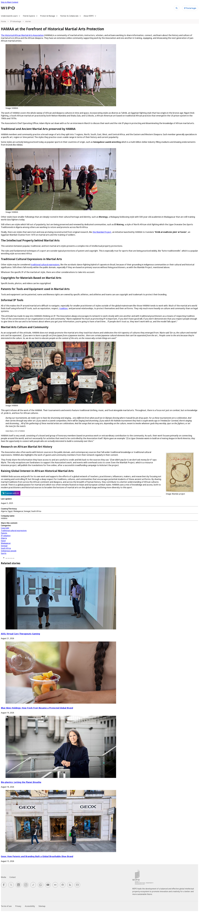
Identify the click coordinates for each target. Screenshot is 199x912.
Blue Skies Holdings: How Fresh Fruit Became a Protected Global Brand (37, 707)
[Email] (13, 558)
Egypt (3, 540)
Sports (3, 553)
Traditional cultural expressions (14, 530)
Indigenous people (8, 551)
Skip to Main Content (9, 2)
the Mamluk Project (102, 232)
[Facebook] (6, 558)
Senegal (4, 545)
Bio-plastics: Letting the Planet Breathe (21, 782)
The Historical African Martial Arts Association (22, 35)
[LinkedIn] (11, 558)
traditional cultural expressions (45, 264)
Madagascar (6, 543)
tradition (63, 308)
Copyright (5, 528)
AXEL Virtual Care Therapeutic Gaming (20, 633)
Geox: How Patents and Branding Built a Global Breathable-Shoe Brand (37, 856)
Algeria (4, 538)
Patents (4, 533)
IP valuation (5, 535)
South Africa (6, 548)
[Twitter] (9, 558)
